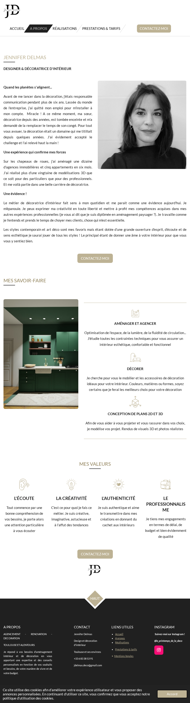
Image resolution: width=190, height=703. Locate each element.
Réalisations (122, 642)
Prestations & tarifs (126, 649)
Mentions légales (123, 655)
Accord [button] (172, 694)
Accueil (119, 634)
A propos (120, 638)
